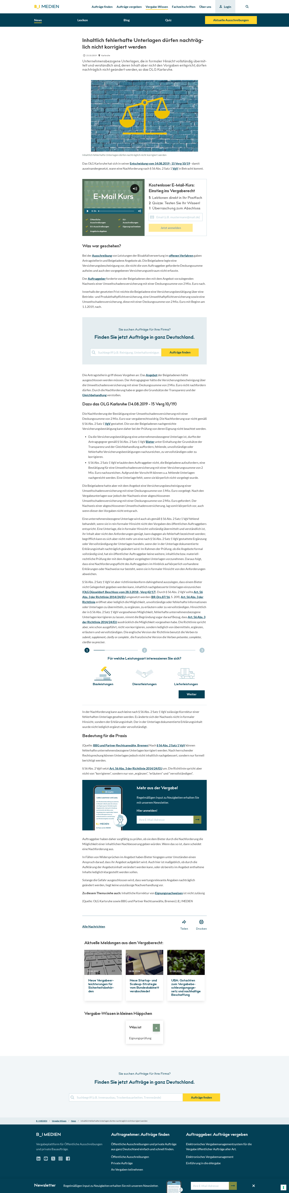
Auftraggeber (97, 278)
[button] (144, 571)
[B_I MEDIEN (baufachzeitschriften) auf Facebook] (68, 1160)
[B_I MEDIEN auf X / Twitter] (53, 1160)
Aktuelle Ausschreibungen (231, 20)
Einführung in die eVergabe (203, 1163)
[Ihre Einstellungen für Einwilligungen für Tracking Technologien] (283, 1187)
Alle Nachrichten (93, 926)
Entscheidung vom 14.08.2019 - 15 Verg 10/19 (160, 163)
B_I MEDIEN (41, 1121)
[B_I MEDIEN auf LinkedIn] (38, 1160)
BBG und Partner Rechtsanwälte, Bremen (120, 745)
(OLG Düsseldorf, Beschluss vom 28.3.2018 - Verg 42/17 (118, 592)
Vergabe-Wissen (59, 1121)
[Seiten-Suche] (247, 6)
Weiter (192, 694)
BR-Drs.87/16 (161, 597)
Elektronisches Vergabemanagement (209, 1157)
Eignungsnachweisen (169, 893)
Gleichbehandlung (94, 395)
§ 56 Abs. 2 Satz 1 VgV (171, 745)
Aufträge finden (180, 352)
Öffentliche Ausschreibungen (130, 1157)
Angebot (151, 375)
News (73, 1121)
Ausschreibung (102, 255)
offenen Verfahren (181, 255)
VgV (175, 168)
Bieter (150, 442)
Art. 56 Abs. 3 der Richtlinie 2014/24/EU (135, 768)
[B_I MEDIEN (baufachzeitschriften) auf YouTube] (45, 1160)
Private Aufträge (122, 1163)
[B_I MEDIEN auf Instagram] (60, 1160)
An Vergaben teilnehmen (127, 1169)
